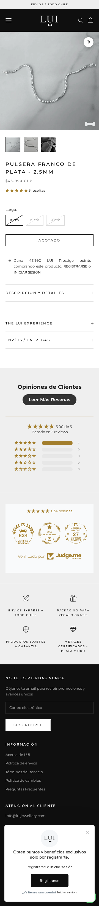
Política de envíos (21, 763)
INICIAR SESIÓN (27, 272)
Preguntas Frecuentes (25, 789)
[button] (17, 190)
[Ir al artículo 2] (30, 144)
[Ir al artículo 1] (13, 144)
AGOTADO (49, 240)
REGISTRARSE (75, 266)
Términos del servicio (24, 772)
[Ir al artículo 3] (48, 144)
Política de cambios (23, 780)
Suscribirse (28, 725)
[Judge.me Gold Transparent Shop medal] (49, 533)
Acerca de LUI (18, 754)
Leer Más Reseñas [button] (49, 399)
